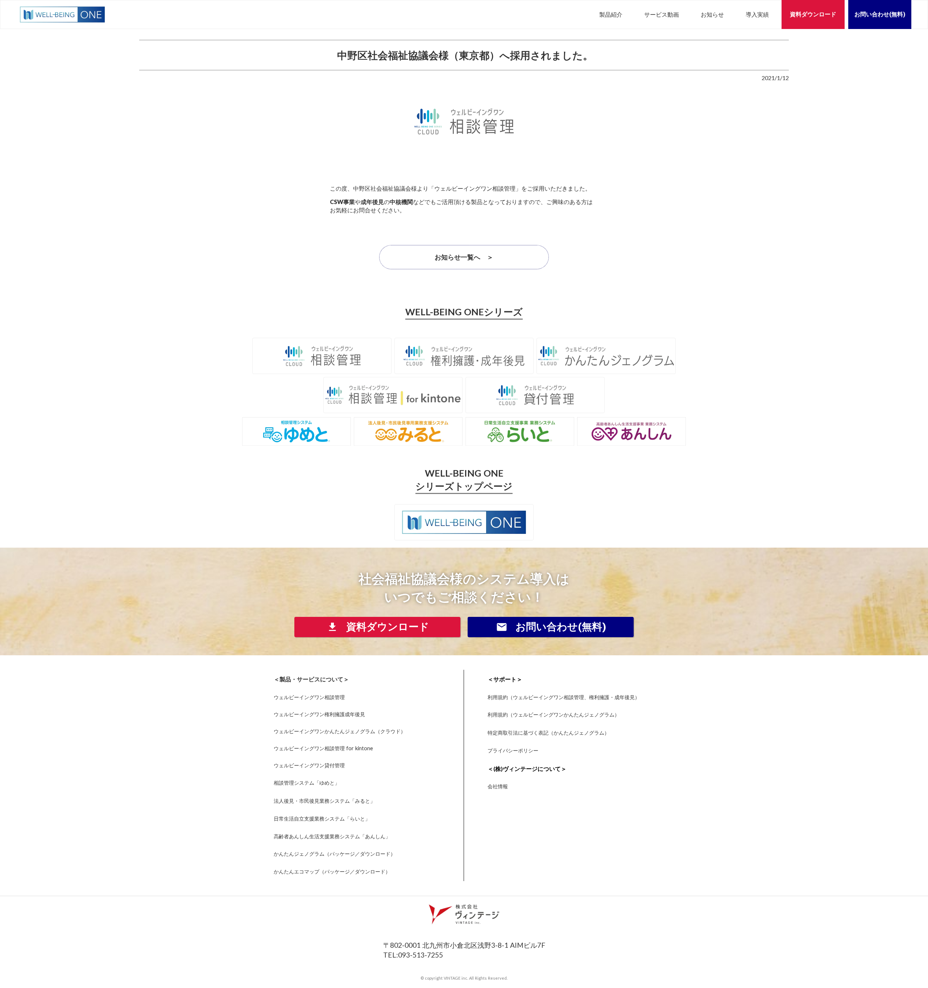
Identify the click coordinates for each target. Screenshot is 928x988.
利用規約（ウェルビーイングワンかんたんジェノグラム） (554, 714)
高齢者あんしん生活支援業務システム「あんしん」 (332, 836)
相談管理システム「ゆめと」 (307, 783)
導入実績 (757, 14)
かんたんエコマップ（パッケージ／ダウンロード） (332, 871)
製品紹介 (610, 14)
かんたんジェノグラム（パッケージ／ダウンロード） (334, 854)
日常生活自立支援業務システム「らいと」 (322, 819)
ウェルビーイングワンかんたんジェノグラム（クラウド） (340, 731)
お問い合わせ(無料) (879, 14)
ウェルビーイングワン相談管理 (309, 697)
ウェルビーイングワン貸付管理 (309, 765)
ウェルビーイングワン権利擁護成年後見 (319, 714)
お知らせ (712, 14)
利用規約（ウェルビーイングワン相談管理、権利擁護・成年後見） (564, 697)
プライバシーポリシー (513, 751)
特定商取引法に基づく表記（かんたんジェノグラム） (548, 733)
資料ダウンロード (813, 14)
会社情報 (498, 786)
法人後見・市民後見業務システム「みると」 (324, 801)
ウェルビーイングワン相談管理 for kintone (323, 748)
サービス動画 (661, 14)
